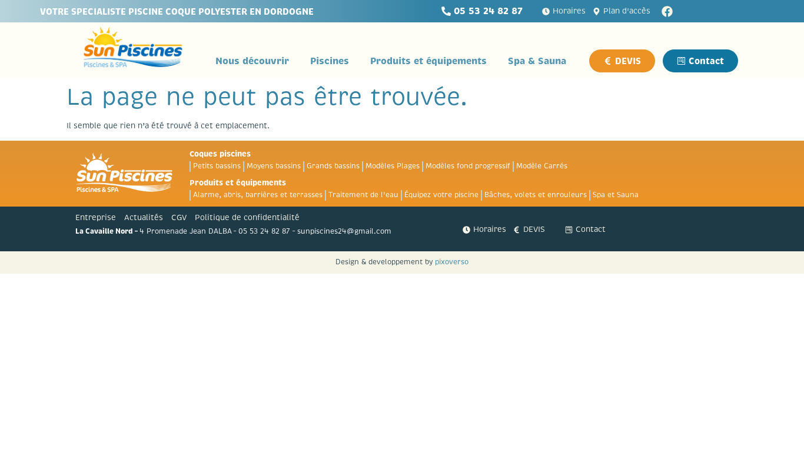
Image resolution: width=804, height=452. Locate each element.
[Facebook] (667, 11)
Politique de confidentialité (247, 217)
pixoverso (452, 262)
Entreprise (95, 217)
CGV (179, 217)
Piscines (329, 61)
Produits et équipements (428, 61)
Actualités (143, 217)
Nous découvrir (252, 61)
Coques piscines (220, 154)
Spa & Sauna (537, 61)
